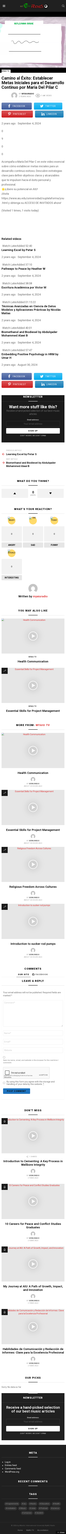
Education (45, 1504)
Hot (5, 1121)
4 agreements (12, 1504)
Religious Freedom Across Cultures (33, 887)
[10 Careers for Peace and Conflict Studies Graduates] (33, 1201)
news (33, 1508)
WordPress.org (12, 1472)
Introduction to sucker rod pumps (33, 944)
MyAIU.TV (30, 1530)
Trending (5, 671)
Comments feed (13, 1468)
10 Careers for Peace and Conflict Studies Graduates (33, 1225)
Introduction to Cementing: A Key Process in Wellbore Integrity (33, 1162)
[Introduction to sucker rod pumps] (33, 921)
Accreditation (42, 1530)
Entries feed (11, 1465)
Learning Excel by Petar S (19, 250)
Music (23, 1508)
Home (20, 1530)
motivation (11, 1508)
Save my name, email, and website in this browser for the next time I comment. (30, 1061)
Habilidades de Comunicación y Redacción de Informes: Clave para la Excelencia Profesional (33, 1350)
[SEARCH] (63, 6)
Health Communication (33, 661)
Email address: (33, 420)
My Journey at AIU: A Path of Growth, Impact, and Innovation (33, 1288)
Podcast (44, 1508)
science (55, 1508)
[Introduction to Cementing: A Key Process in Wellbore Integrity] (33, 1135)
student (40, 1513)
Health (57, 1504)
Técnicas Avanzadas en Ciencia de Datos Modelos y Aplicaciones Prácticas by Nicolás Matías (31, 309)
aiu (24, 1504)
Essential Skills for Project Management (33, 711)
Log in (8, 1462)
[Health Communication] (33, 636)
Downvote (50, 493)
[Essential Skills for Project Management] (33, 685)
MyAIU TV (32, 657)
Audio (33, 1504)
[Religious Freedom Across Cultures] (33, 864)
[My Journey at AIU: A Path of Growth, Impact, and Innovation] (33, 1264)
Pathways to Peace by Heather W (23, 268)
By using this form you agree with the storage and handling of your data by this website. (31, 1082)
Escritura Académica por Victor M (24, 287)
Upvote (15, 493)
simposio (27, 1513)
